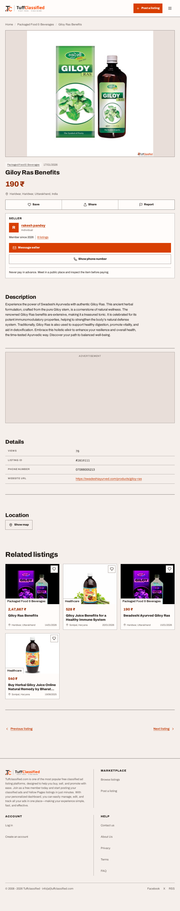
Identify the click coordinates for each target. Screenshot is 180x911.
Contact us (107, 825)
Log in (9, 825)
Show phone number (92, 258)
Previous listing (21, 728)
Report (149, 204)
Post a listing (109, 791)
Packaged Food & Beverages (23, 164)
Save (36, 204)
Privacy (105, 848)
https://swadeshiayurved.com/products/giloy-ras (109, 478)
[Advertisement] (90, 389)
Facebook (153, 888)
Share (92, 204)
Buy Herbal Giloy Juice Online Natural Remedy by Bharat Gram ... (32, 689)
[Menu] (170, 8)
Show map (21, 524)
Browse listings (110, 779)
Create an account (16, 836)
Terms (105, 859)
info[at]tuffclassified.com (57, 888)
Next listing (161, 728)
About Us (107, 836)
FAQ (103, 870)
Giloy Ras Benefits (23, 615)
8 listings (43, 237)
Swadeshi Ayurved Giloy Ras (146, 615)
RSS (172, 888)
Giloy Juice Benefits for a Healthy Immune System (86, 617)
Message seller (29, 247)
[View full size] (90, 93)
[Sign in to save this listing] (54, 569)
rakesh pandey (33, 225)
